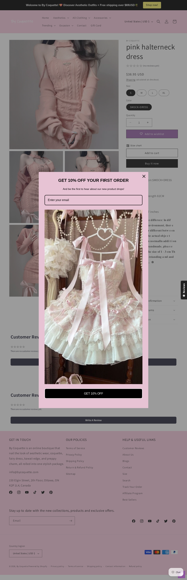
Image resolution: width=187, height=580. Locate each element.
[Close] (144, 176)
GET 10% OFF (93, 393)
